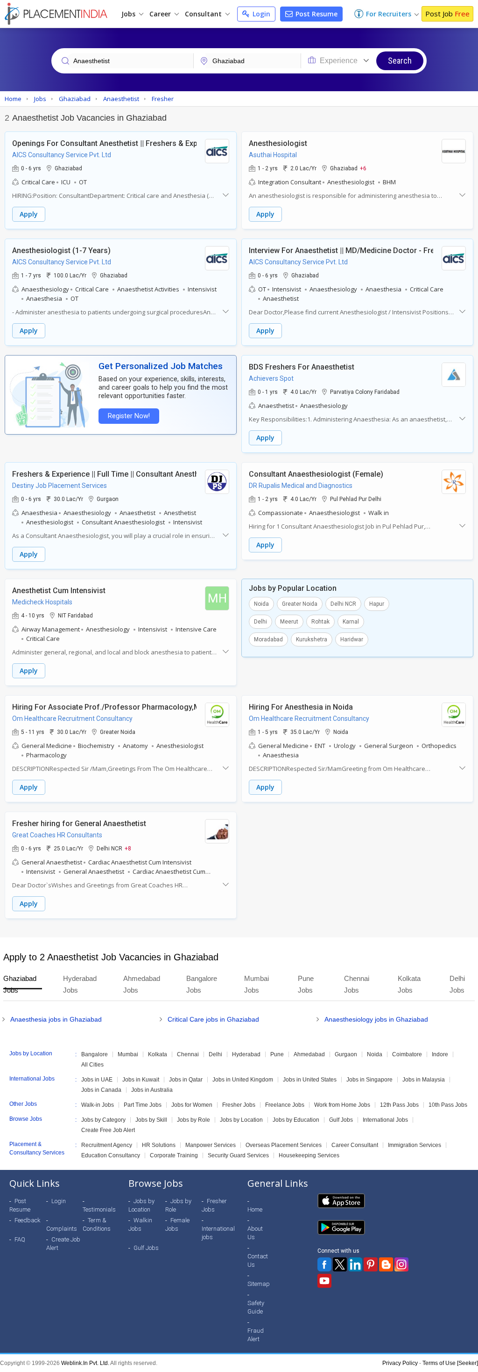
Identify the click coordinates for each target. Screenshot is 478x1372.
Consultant (204, 13)
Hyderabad (246, 1054)
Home (254, 1209)
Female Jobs (177, 1224)
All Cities (92, 1064)
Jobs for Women (191, 1105)
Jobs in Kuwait (140, 1079)
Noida (261, 604)
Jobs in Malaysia (423, 1079)
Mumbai (128, 1054)
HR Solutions (159, 1145)
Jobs (129, 13)
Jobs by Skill (151, 1120)
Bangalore (94, 1054)
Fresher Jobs (238, 1105)
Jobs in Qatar (186, 1079)
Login (260, 13)
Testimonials (99, 1209)
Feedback (27, 1220)
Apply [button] (29, 214)
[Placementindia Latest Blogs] (386, 1264)
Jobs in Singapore (369, 1079)
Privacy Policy (400, 1363)
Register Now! (129, 416)
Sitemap (258, 1283)
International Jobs (385, 1120)
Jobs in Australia (152, 1090)
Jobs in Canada (101, 1090)
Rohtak (320, 621)
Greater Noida (299, 604)
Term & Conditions (97, 1224)
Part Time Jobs (143, 1105)
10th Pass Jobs (448, 1105)
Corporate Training (174, 1155)
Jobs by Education (296, 1120)
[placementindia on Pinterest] (371, 1264)
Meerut (289, 621)
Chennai (188, 1054)
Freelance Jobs (284, 1105)
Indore (440, 1054)
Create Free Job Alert (108, 1130)
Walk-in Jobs (97, 1105)
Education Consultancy (110, 1155)
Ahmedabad (309, 1054)
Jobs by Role (193, 1120)
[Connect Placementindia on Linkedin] (355, 1264)
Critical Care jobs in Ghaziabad (213, 1019)
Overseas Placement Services (284, 1145)
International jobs (218, 1233)
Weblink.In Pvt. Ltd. (85, 1363)
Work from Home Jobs (342, 1105)
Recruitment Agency (106, 1145)
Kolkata (157, 1054)
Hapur (376, 604)
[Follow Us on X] (340, 1264)
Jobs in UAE (96, 1079)
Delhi (260, 621)
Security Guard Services (238, 1155)
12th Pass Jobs (399, 1105)
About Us (255, 1233)
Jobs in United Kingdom (242, 1079)
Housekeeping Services (309, 1155)
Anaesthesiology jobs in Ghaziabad (376, 1019)
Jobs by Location (241, 1120)
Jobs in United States (310, 1079)
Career (161, 13)
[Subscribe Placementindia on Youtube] (324, 1281)
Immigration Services (414, 1145)
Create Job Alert (63, 1243)
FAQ (19, 1239)
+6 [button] (363, 168)
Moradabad (268, 639)
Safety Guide (255, 1307)
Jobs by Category (103, 1120)
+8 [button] (128, 848)
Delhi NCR (343, 604)
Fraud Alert (255, 1335)
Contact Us (257, 1260)
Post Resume (315, 13)
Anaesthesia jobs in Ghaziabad (56, 1019)
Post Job (447, 13)
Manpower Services (210, 1145)
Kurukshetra (311, 639)
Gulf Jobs (341, 1120)
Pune (277, 1054)
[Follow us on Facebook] (324, 1264)
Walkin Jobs (140, 1224)
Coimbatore (407, 1054)
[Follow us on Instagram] (401, 1264)
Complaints (61, 1228)
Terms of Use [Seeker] (450, 1363)
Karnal (351, 621)
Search (400, 60)
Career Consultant (354, 1145)
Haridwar (351, 639)
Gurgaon (346, 1054)
